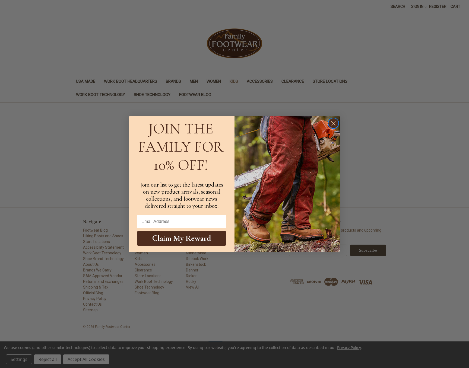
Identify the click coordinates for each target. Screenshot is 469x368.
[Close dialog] (333, 123)
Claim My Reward (181, 238)
